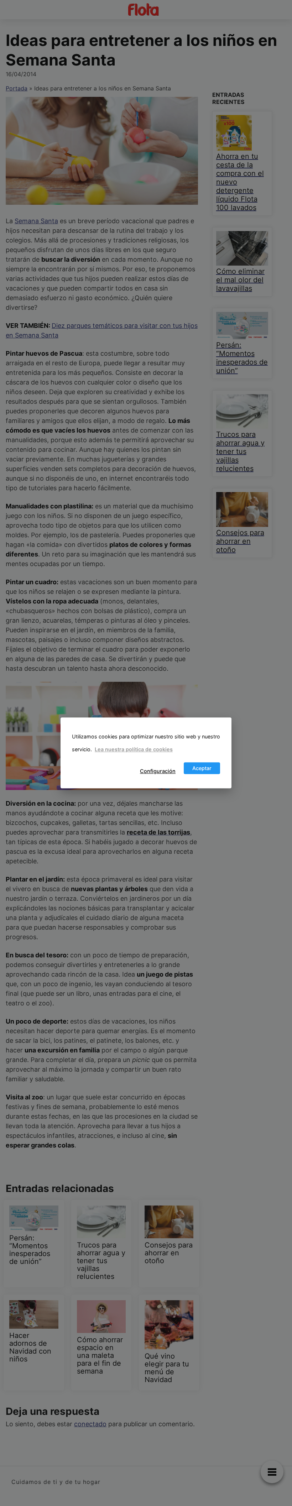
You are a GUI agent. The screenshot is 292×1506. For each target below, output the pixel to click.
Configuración (158, 771)
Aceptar (202, 768)
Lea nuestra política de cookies (134, 749)
